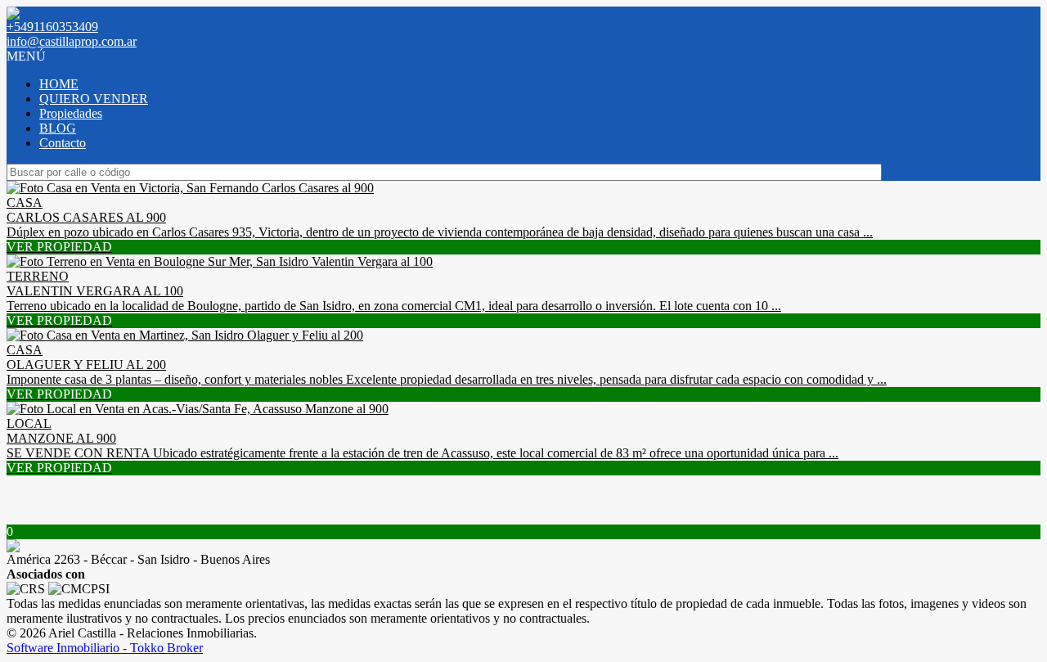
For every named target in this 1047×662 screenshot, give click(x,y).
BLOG (57, 128)
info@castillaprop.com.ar (72, 41)
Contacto (62, 143)
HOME (59, 84)
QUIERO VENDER (93, 99)
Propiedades (70, 113)
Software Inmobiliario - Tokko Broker (105, 648)
